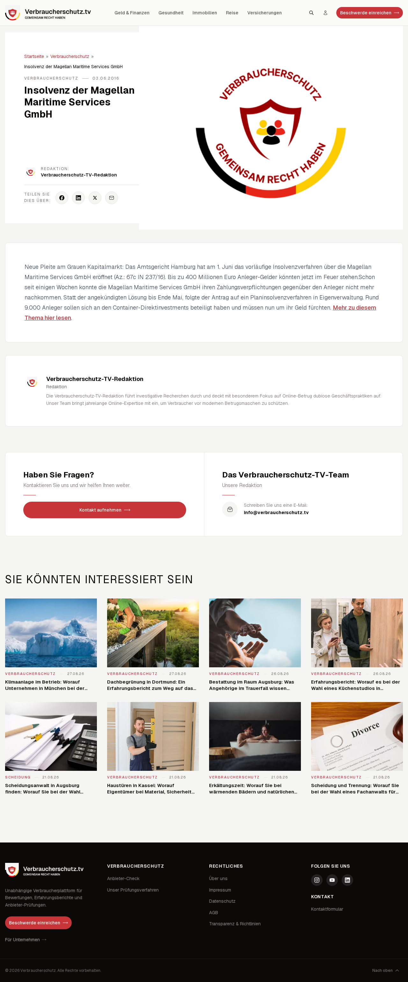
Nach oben (382, 970)
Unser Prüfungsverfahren (133, 890)
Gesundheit (171, 13)
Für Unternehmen (22, 940)
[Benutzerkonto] (325, 12)
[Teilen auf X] (95, 197)
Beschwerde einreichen (365, 13)
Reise (232, 13)
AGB (213, 912)
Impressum (220, 890)
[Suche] (311, 12)
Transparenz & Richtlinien (235, 924)
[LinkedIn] (347, 880)
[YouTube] (332, 880)
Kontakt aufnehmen (100, 510)
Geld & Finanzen (131, 13)
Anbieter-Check (123, 878)
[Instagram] (317, 880)
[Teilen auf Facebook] (61, 197)
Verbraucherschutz (69, 56)
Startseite (34, 56)
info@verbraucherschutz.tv (276, 512)
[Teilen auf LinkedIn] (78, 197)
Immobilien (205, 13)
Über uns (218, 878)
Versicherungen (264, 13)
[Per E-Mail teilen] (111, 197)
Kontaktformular (327, 909)
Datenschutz (222, 901)
